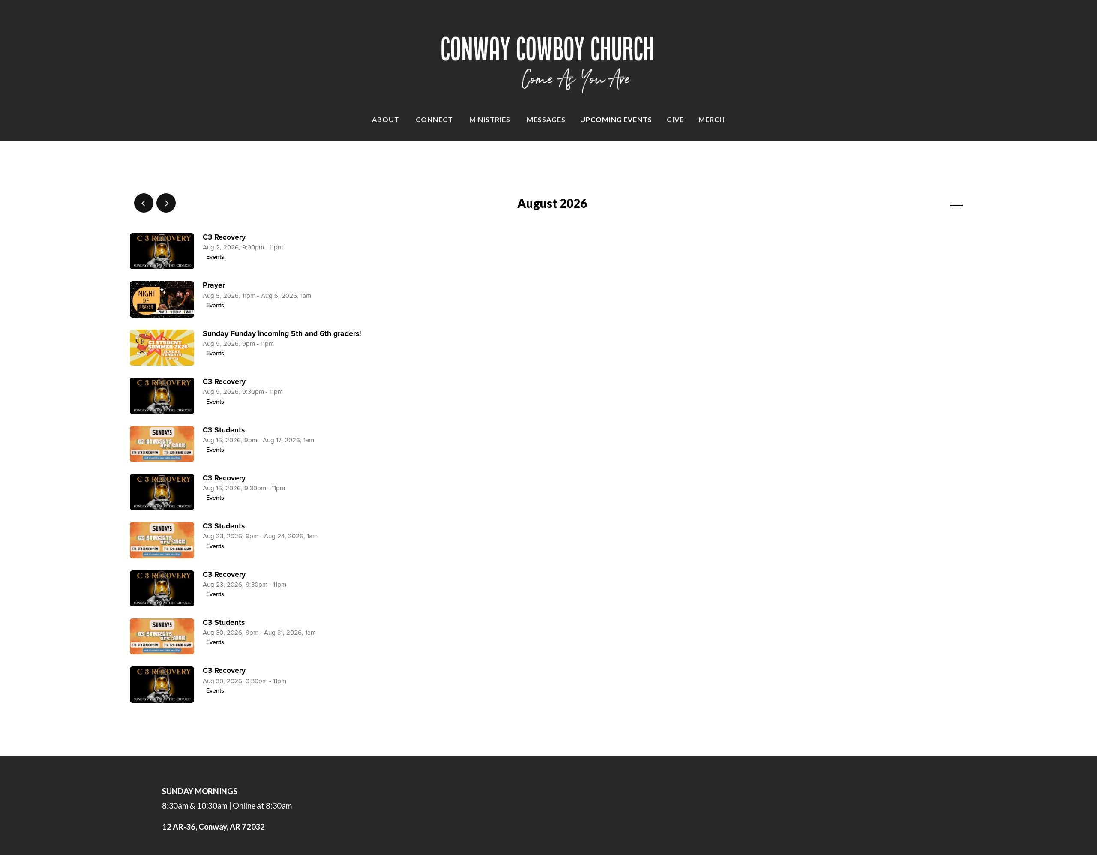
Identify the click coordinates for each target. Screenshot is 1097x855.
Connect (435, 119)
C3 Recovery (224, 237)
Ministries (491, 119)
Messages (546, 119)
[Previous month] (143, 203)
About (386, 119)
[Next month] (166, 203)
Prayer (214, 285)
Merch (711, 119)
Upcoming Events (616, 119)
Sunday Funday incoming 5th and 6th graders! (282, 333)
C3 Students (224, 430)
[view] (931, 203)
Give (675, 119)
